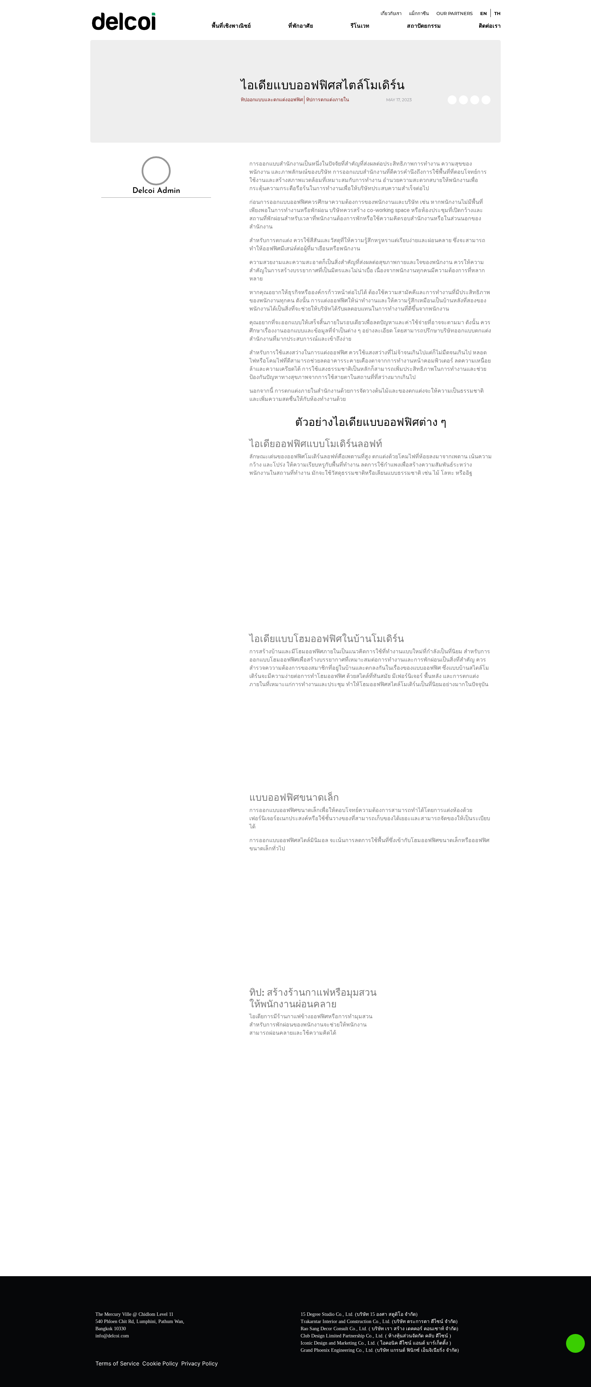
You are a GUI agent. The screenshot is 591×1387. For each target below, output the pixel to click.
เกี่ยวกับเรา (391, 13)
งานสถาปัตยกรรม (429, 36)
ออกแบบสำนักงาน (234, 36)
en (483, 13)
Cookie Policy (160, 1363)
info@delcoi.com (112, 1335)
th (497, 13)
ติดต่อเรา (490, 26)
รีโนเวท (360, 26)
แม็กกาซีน (419, 13)
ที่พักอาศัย (300, 26)
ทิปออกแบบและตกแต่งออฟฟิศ (272, 100)
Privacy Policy (199, 1363)
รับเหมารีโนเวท (370, 36)
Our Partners (454, 13)
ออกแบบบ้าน (304, 36)
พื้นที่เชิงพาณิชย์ (231, 26)
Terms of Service (117, 1363)
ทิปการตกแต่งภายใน (327, 100)
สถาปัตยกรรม (424, 26)
